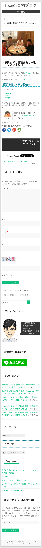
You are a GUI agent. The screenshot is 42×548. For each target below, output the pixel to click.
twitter (8, 95)
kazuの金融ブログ (21, 5)
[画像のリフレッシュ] (17, 258)
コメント (5, 188)
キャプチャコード (8, 275)
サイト (4, 245)
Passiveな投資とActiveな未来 (13, 490)
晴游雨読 (5, 476)
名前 (4, 219)
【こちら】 (21, 79)
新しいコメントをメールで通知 (16, 290)
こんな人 (27, 73)
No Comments (22, 161)
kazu (3, 161)
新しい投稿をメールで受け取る (16, 295)
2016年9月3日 (10, 161)
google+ (8, 98)
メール (5, 232)
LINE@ (8, 93)
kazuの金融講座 (28, 115)
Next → (35, 163)
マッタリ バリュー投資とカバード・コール (19, 480)
